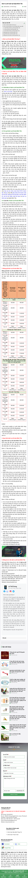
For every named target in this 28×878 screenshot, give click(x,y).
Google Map (7, 847)
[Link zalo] (7, 591)
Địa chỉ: (5, 770)
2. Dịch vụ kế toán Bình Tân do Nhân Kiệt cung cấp (13, 26)
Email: (4, 760)
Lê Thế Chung (12, 586)
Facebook (7, 844)
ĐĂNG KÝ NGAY (14, 794)
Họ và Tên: (6, 754)
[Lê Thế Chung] (5, 587)
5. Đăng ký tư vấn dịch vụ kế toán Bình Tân (11, 35)
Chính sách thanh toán (12, 834)
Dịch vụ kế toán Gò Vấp (15, 733)
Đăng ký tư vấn (14, 747)
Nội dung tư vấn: (7, 776)
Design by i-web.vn (18, 872)
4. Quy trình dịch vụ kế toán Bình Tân (10, 33)
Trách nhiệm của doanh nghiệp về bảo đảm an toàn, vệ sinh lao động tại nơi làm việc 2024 (18, 717)
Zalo (19, 844)
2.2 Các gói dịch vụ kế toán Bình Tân (10, 29)
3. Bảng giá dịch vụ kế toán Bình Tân (10, 32)
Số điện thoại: (6, 765)
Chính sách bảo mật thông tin (14, 832)
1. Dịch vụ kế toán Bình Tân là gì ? (9, 24)
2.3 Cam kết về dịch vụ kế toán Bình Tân (11, 30)
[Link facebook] (4, 591)
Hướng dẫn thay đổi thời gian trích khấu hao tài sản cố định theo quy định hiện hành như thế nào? (18, 690)
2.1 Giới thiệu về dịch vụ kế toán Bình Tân (11, 27)
